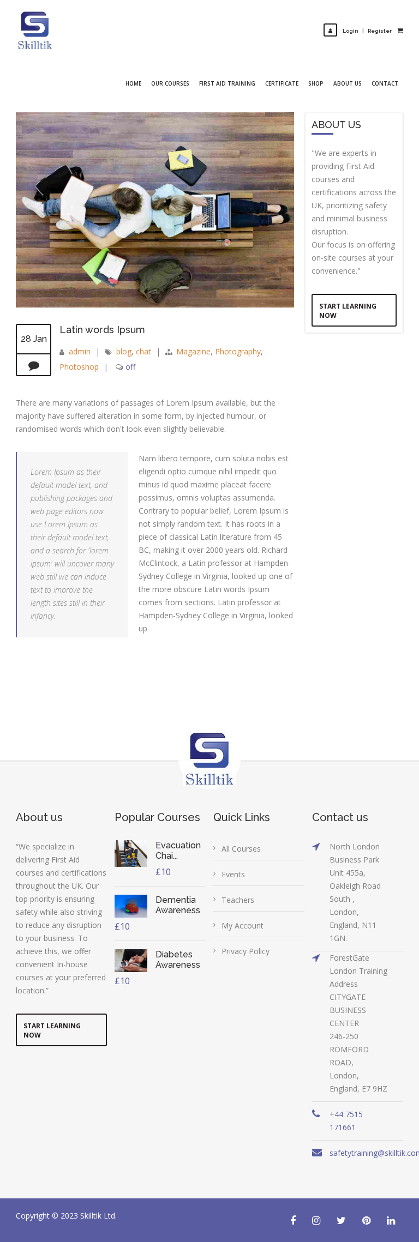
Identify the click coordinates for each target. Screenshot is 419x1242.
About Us (347, 83)
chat (143, 351)
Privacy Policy (246, 951)
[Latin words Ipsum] (155, 304)
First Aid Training (227, 83)
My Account (243, 925)
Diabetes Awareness (177, 959)
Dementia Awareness (177, 905)
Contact (385, 83)
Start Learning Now (347, 311)
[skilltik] (35, 30)
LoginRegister (367, 31)
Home (133, 83)
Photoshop (79, 366)
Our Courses (170, 83)
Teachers (238, 900)
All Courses (241, 848)
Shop (316, 83)
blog (123, 351)
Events (233, 874)
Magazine (193, 351)
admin (80, 351)
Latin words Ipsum (102, 329)
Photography (238, 351)
